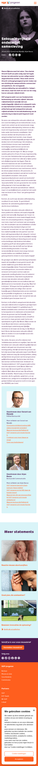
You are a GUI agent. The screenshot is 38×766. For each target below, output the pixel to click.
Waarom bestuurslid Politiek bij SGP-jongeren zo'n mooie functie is (18, 432)
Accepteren (19, 759)
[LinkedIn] (15, 658)
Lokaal (4, 702)
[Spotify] (19, 658)
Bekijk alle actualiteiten (12, 8)
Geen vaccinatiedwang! (15, 442)
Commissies (6, 680)
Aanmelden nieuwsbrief (13, 647)
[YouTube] (9, 658)
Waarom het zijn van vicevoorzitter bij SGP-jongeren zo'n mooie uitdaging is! (19, 497)
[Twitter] (6, 658)
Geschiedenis (6, 677)
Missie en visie (7, 674)
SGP (3, 693)
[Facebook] (12, 658)
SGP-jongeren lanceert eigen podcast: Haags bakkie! (17, 486)
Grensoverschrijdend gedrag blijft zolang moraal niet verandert (19, 426)
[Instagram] (3, 658)
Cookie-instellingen (19, 753)
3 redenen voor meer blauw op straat (17, 438)
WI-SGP (4, 699)
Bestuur (4, 671)
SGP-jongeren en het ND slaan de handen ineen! (18, 491)
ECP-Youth (5, 696)
